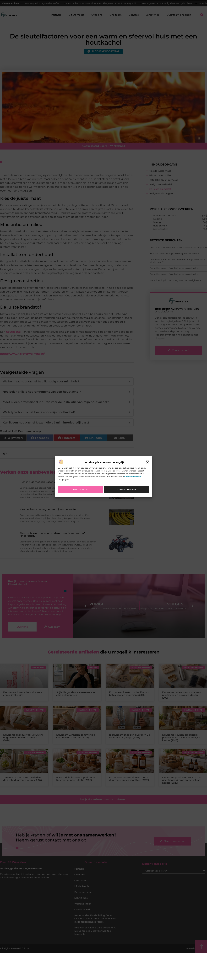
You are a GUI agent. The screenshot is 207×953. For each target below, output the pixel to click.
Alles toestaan (80, 489)
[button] (147, 462)
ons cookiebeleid (132, 476)
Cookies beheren (127, 489)
